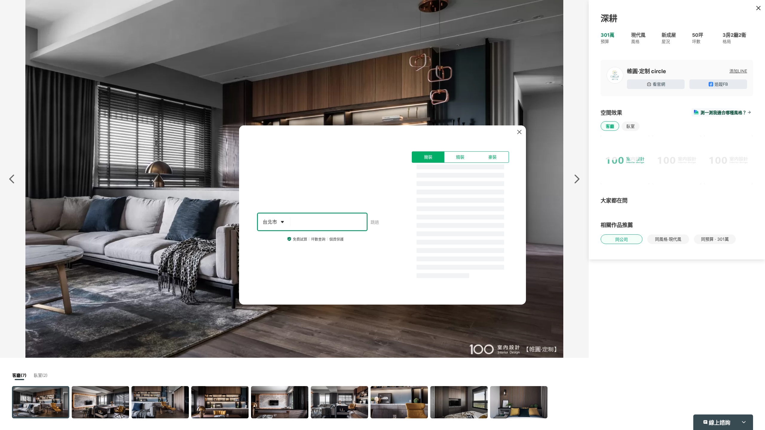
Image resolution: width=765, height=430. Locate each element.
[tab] (428, 157)
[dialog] (382, 215)
